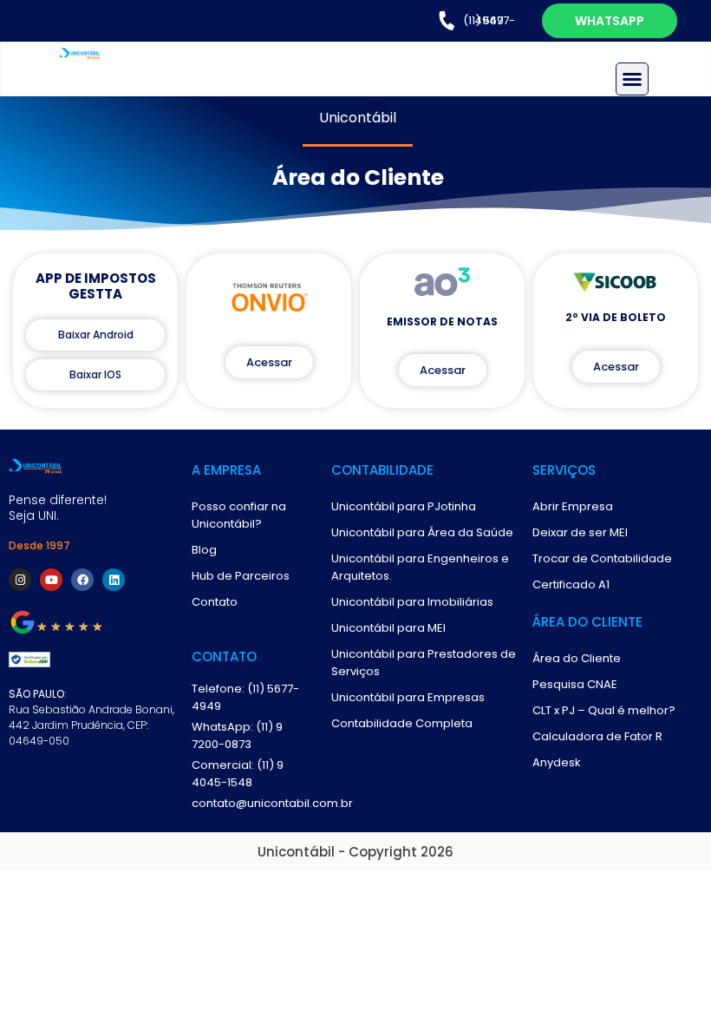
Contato (215, 602)
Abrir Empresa (572, 506)
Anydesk (556, 762)
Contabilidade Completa (402, 723)
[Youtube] (51, 579)
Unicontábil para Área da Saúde (422, 532)
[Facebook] (82, 579)
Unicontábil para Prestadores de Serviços (423, 662)
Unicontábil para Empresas (408, 697)
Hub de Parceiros (241, 576)
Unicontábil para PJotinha (403, 506)
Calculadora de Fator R (597, 736)
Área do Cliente (576, 658)
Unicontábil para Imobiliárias (412, 602)
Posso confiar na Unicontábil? (239, 515)
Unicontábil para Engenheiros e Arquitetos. (420, 567)
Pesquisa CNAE (574, 684)
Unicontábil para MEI (388, 628)
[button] (632, 78)
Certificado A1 (571, 584)
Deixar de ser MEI (580, 532)
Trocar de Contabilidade (602, 558)
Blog (204, 550)
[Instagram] (20, 579)
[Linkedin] (113, 579)
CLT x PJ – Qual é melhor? (603, 710)
